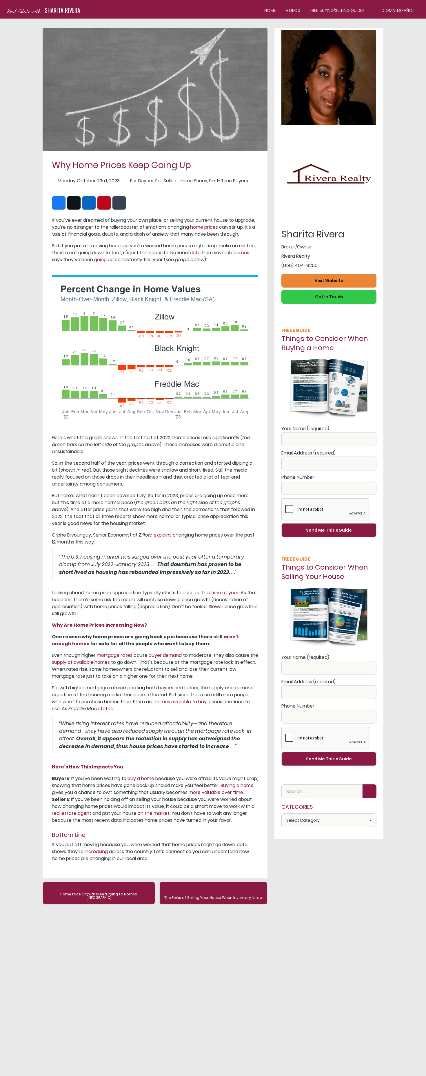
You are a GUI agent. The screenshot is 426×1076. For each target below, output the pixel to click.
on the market (154, 813)
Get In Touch (329, 297)
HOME (270, 10)
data (195, 252)
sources (240, 252)
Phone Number (297, 477)
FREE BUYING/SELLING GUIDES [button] (337, 10)
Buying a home (237, 785)
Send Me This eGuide (329, 530)
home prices (204, 227)
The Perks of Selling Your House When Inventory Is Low (213, 897)
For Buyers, (142, 180)
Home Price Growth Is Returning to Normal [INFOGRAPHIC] (99, 896)
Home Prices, (194, 180)
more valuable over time (216, 792)
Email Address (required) (308, 453)
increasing (96, 851)
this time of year (220, 592)
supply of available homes (81, 662)
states (105, 708)
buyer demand (165, 655)
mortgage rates (114, 655)
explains (163, 535)
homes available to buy (181, 701)
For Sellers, (167, 180)
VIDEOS (293, 10)
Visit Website (329, 280)
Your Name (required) (305, 428)
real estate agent (71, 813)
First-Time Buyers (228, 180)
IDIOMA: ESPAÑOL (397, 10)
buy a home (141, 778)
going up (104, 259)
